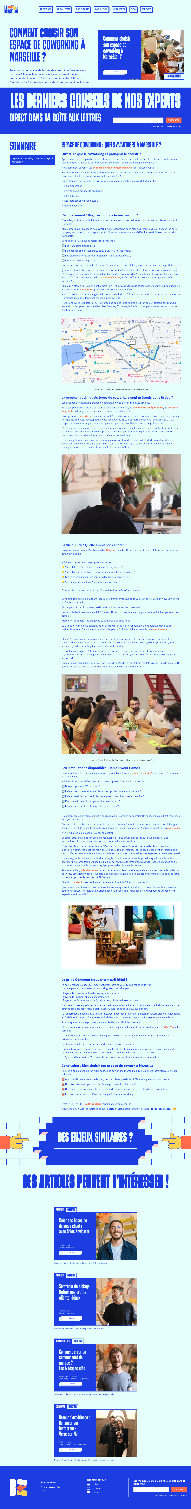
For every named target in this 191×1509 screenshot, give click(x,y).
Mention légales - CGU (50, 1487)
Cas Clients (101, 9)
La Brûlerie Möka (125, 629)
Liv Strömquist (103, 877)
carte (112, 1108)
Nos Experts (82, 9)
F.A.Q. (43, 1490)
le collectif (63, 9)
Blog (133, 9)
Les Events (119, 9)
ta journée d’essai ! (162, 1108)
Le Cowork (45, 9)
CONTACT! (146, 9)
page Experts (154, 423)
